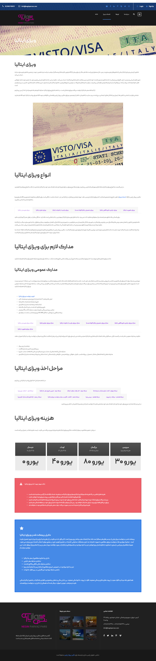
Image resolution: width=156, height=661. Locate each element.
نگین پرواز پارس (69, 655)
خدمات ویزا (107, 14)
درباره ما (126, 14)
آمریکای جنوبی (78, 635)
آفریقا (91, 622)
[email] (107, 6)
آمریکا (65, 635)
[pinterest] (117, 6)
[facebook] (110, 6)
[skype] (121, 6)
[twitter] (125, 6)
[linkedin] (114, 6)
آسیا (78, 622)
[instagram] (129, 6)
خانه (96, 14)
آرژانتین (65, 622)
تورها (117, 14)
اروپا (91, 635)
